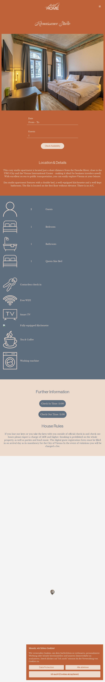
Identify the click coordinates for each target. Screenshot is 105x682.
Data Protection (46, 667)
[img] (100, 6)
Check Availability (52, 146)
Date (30, 118)
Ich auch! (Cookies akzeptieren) (65, 674)
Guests (31, 131)
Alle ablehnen (83, 667)
